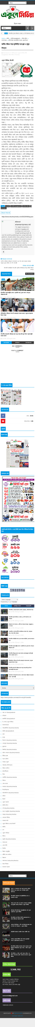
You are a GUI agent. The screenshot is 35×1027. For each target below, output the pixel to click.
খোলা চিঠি (5, 845)
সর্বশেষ (6, 606)
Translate (14, 602)
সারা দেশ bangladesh (9, 712)
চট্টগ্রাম (32, 33)
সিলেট (4, 799)
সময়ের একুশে (6, 762)
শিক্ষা (4, 774)
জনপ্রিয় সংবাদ (17, 606)
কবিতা (4, 796)
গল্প (3, 829)
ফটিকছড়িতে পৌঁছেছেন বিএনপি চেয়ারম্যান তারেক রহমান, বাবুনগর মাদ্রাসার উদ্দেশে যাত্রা (17, 314)
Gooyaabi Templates (17, 1016)
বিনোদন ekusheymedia (10, 740)
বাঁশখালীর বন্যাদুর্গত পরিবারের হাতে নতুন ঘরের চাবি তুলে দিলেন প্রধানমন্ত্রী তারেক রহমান (16, 335)
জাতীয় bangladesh (15, 38)
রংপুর (4, 737)
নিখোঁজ (4, 848)
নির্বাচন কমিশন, (11, 54)
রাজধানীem (5, 771)
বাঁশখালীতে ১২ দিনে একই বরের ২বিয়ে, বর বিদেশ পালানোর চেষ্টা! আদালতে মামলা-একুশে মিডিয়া (21, 955)
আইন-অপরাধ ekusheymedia (11, 752)
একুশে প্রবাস (6, 802)
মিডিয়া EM (5, 755)
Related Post (6, 274)
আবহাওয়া (5, 842)
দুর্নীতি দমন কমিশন (7, 854)
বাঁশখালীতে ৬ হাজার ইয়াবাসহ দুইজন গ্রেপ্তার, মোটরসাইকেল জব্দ (21, 609)
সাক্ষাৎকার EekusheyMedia (10, 860)
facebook (28, 342)
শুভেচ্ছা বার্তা (5, 820)
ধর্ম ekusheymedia (8, 808)
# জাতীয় (7, 206)
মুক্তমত (4, 746)
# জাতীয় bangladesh (16, 206)
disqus (17, 342)
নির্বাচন (4, 780)
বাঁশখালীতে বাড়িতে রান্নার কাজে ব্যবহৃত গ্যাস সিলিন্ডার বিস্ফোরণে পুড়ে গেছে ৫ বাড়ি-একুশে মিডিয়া (21, 947)
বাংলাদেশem (4, 40)
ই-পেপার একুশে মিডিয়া (8, 721)
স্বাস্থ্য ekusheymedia (9, 814)
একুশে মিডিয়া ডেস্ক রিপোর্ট (9, 823)
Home (3, 38)
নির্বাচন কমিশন (24, 38)
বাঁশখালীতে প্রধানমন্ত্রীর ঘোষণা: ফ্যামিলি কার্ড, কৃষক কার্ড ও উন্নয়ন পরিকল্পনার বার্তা (15, 293)
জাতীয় (8, 38)
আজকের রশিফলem (7, 765)
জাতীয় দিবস (5, 805)
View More (30, 274)
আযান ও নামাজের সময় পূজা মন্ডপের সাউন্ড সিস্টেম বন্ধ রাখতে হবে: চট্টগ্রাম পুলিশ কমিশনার (20, 890)
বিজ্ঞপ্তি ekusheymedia (10, 749)
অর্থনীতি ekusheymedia (10, 777)
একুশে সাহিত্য (6, 833)
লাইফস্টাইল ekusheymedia (11, 792)
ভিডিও (4, 836)
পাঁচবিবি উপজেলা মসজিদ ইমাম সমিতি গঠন (20, 931)
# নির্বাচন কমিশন (26, 206)
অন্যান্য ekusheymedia (10, 786)
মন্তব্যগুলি (28, 606)
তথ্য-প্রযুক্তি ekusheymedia (11, 811)
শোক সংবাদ (5, 783)
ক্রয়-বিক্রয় (5, 863)
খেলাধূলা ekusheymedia (10, 743)
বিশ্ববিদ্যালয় (6, 789)
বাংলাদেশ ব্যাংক (6, 867)
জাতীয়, (23, 53)
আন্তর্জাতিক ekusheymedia (11, 728)
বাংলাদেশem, (17, 54)
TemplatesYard (18, 1013)
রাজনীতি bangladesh (9, 718)
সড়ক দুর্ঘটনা (5, 758)
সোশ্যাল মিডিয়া (6, 817)
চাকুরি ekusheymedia (9, 839)
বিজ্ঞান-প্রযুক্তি (6, 851)
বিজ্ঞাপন (4, 857)
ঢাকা (4, 734)
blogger (6, 342)
